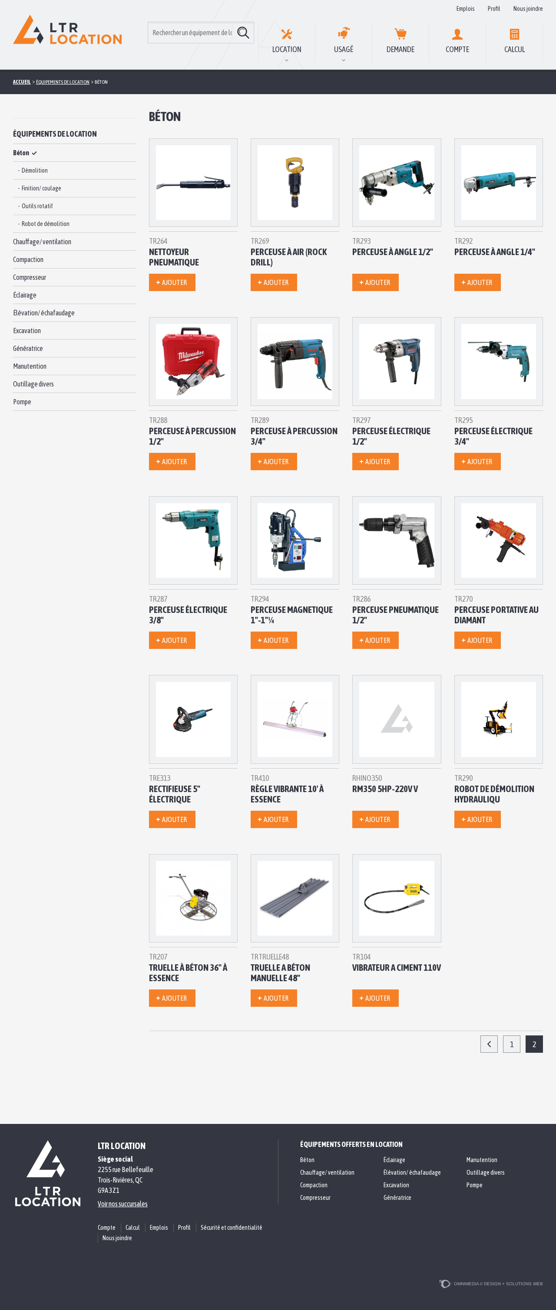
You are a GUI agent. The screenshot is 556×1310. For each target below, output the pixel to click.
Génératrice (28, 348)
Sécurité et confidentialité (231, 1227)
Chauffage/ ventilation (42, 242)
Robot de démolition (46, 223)
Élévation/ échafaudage (44, 313)
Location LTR (67, 34)
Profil (494, 8)
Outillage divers (33, 384)
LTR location (122, 1145)
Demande (400, 49)
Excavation (27, 330)
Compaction (28, 259)
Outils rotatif (37, 206)
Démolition (35, 170)
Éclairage (24, 295)
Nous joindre (528, 8)
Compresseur (29, 277)
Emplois (466, 8)
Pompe (22, 402)
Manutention (29, 366)
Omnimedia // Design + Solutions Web (498, 1283)
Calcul (514, 49)
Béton (21, 153)
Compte (457, 49)
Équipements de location (55, 133)
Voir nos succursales (123, 1204)
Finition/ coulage (41, 188)
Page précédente (489, 1044)
